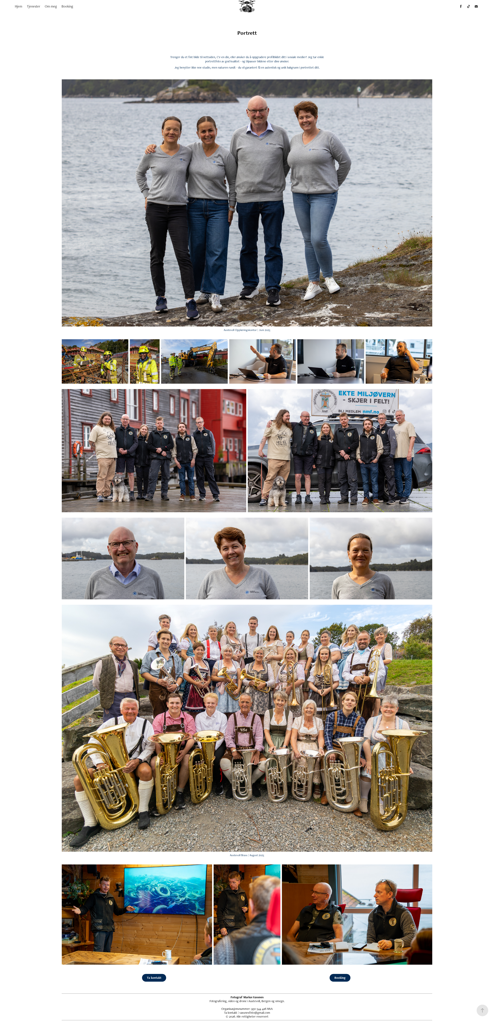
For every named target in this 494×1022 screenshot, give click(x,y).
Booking (67, 6)
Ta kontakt (154, 978)
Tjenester (33, 6)
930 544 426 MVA (262, 1009)
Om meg (51, 6)
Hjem (18, 6)
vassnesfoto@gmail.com (254, 1013)
